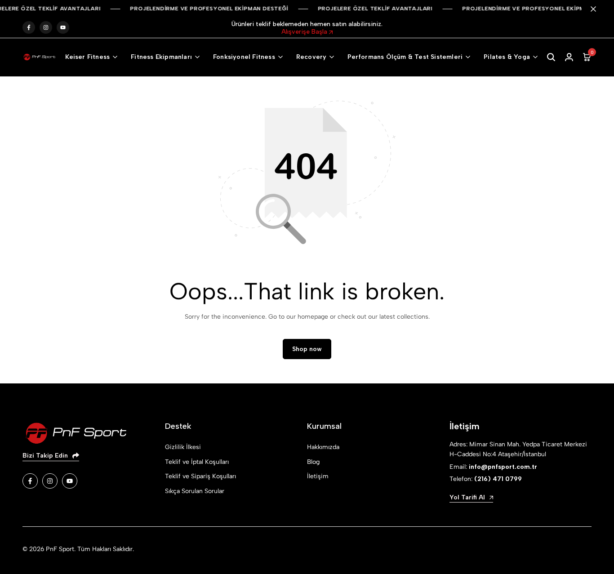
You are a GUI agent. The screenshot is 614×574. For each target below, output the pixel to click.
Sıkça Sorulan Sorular (194, 491)
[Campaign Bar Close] (598, 9)
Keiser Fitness (87, 57)
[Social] (30, 481)
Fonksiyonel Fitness (244, 57)
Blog (313, 462)
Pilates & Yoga (507, 57)
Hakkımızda (323, 447)
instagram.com (46, 28)
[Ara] (551, 57)
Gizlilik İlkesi (183, 447)
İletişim (318, 476)
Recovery (311, 57)
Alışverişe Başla (305, 32)
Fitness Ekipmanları (161, 57)
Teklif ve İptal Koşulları (197, 462)
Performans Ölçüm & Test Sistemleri (405, 57)
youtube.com (63, 28)
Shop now (307, 349)
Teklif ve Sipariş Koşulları (200, 476)
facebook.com (28, 28)
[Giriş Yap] (569, 57)
